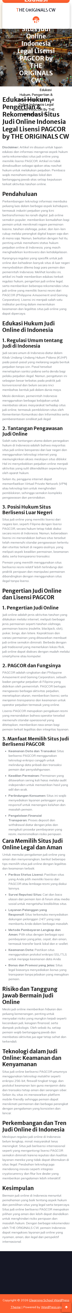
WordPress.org (51, 1307)
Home (26, 90)
